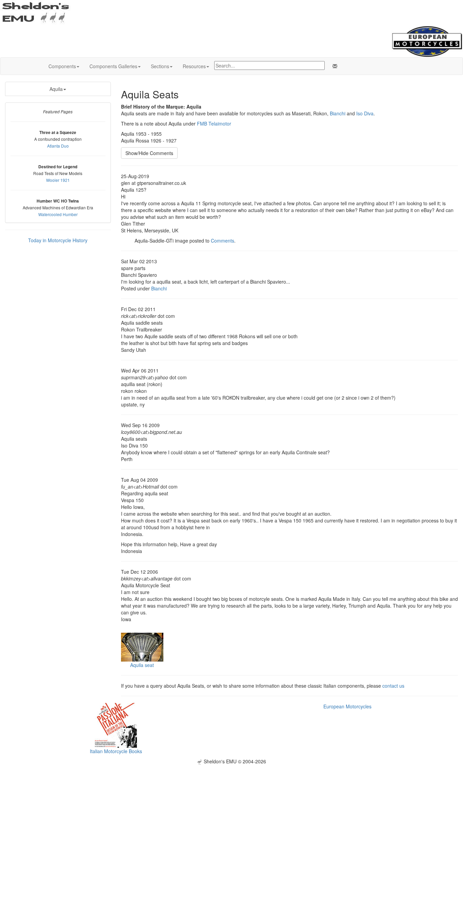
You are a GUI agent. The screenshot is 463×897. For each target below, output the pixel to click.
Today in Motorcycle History (57, 240)
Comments (222, 240)
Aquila (56, 88)
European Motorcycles (347, 706)
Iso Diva (365, 113)
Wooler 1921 (58, 180)
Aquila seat (142, 665)
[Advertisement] (231, 812)
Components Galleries (113, 66)
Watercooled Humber (58, 214)
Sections (160, 66)
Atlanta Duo (58, 146)
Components (62, 66)
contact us (393, 685)
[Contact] (333, 66)
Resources (194, 66)
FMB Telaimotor (214, 123)
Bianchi (337, 113)
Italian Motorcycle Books (116, 751)
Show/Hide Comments (149, 153)
